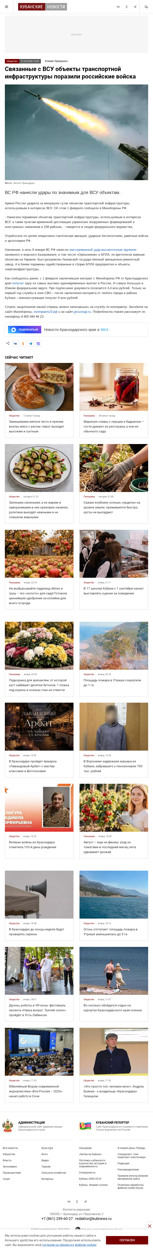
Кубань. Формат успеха (93, 1184)
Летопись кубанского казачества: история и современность (92, 1163)
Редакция (123, 1163)
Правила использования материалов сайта (133, 1177)
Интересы (47, 1178)
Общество (12, 61)
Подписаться (28, 329)
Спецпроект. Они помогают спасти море (132, 1156)
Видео (45, 1160)
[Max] (38, 344)
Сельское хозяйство (53, 1172)
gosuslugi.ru (82, 311)
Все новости (10, 1148)
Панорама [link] (89, 415)
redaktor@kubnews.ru (93, 1218)
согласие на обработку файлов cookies (69, 1245)
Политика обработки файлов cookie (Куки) (130, 1186)
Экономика (10, 1166)
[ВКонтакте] (15, 344)
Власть (7, 1160)
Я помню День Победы (131, 1148)
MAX (105, 329)
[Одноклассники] (23, 344)
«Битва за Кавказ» (90, 1154)
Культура (47, 1148)
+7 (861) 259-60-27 (57, 1218)
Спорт (6, 1178)
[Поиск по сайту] (146, 6)
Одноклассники (126, 7)
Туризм (45, 1166)
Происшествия (12, 1172)
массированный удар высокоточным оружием (102, 250)
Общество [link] (14, 415)
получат (18, 283)
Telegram (135, 7)
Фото (44, 1154)
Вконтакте (118, 7)
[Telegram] (31, 344)
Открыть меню (6, 6)
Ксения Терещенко (56, 61)
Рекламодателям (128, 1169)
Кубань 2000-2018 (90, 1178)
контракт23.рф (45, 311)
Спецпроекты (87, 1172)
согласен (127, 1240)
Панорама (85, 1148)
